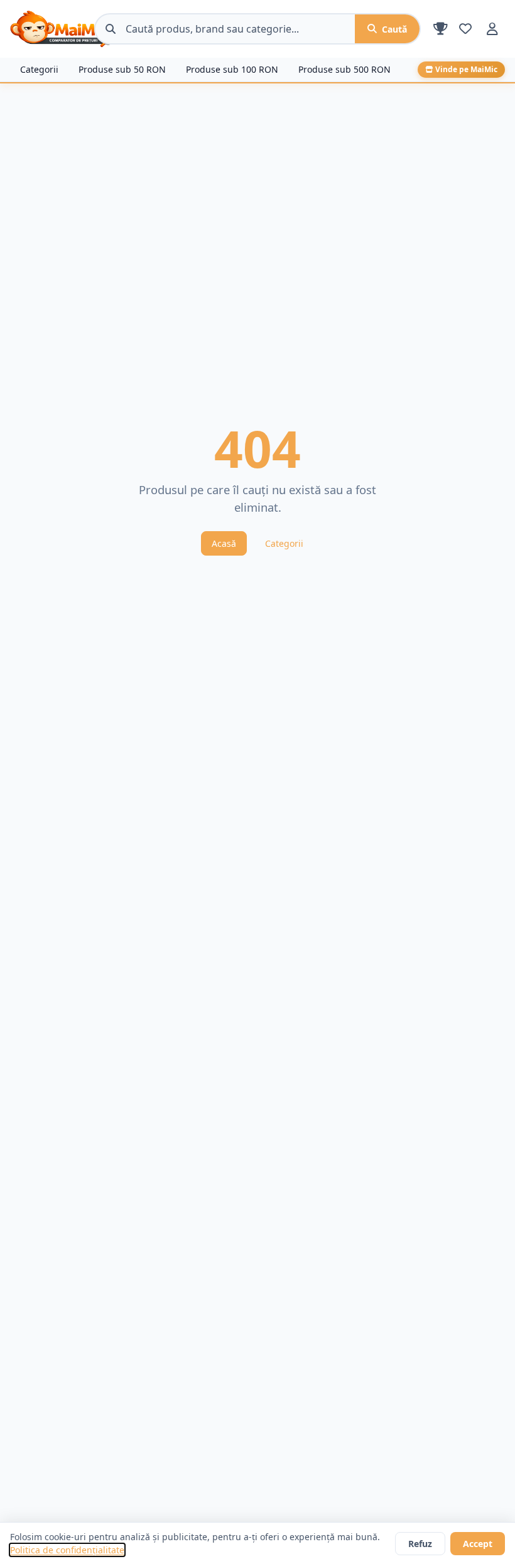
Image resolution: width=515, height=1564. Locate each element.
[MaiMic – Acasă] (47, 29)
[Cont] (492, 28)
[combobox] (240, 28)
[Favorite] (465, 28)
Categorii (39, 69)
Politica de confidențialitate (67, 1550)
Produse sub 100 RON (232, 69)
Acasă (224, 543)
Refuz (420, 1544)
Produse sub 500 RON (344, 69)
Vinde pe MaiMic (466, 69)
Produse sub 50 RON (122, 69)
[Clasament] (440, 28)
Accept (477, 1544)
